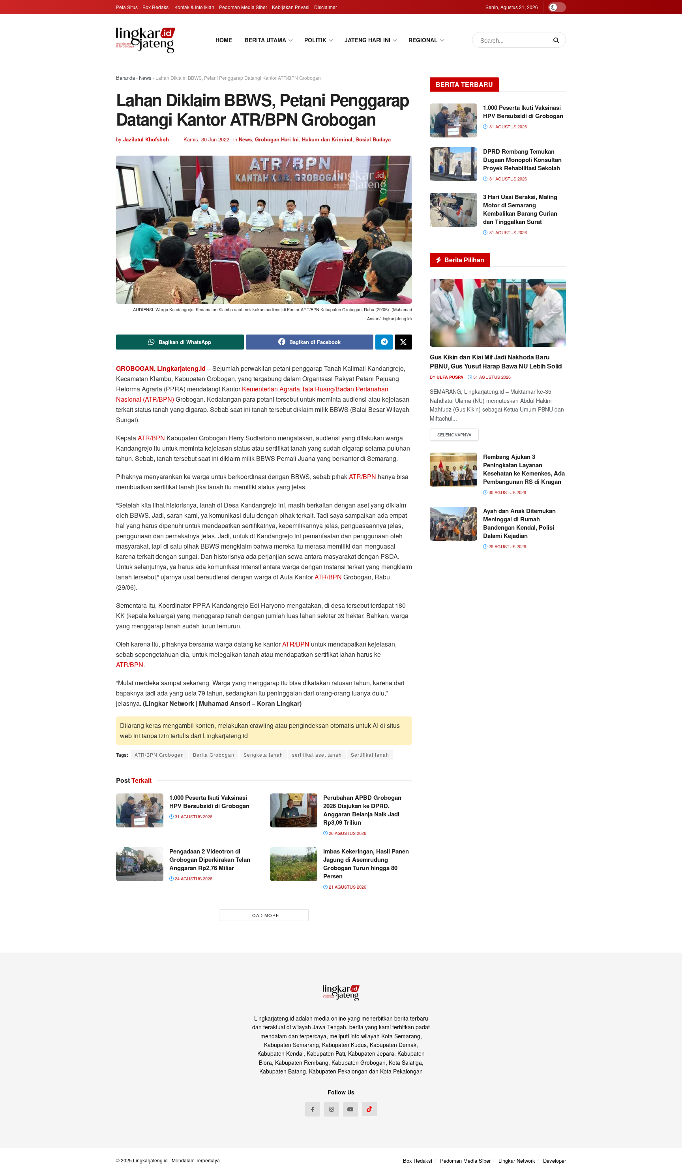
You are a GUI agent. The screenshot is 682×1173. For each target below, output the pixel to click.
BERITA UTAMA (265, 40)
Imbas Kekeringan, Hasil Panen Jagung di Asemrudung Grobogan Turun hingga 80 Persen (366, 863)
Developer (554, 1160)
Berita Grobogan (213, 754)
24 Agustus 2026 (193, 878)
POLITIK (315, 40)
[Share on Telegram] (384, 342)
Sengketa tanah (263, 754)
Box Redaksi (156, 7)
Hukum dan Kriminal (327, 139)
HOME (223, 40)
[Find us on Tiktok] (369, 1109)
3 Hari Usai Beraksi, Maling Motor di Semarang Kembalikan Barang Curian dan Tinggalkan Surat (520, 209)
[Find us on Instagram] (331, 1109)
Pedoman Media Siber (243, 7)
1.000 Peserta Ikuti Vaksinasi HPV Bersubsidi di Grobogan (209, 801)
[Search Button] (557, 40)
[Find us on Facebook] (312, 1109)
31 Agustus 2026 (193, 816)
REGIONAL (423, 40)
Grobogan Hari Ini (277, 139)
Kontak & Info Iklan (194, 7)
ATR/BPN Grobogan (159, 754)
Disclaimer (325, 7)
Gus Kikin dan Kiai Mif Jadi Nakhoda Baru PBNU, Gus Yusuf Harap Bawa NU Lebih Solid (496, 361)
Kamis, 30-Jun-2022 (206, 139)
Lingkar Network (516, 1160)
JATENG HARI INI (367, 40)
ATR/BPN (151, 437)
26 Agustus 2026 (347, 833)
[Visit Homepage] (145, 40)
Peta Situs (127, 7)
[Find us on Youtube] (350, 1109)
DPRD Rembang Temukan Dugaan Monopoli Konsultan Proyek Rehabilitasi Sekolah (522, 159)
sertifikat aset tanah (317, 754)
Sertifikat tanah (370, 754)
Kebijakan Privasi (290, 7)
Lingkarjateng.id (150, 1160)
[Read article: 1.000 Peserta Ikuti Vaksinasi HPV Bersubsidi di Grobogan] (139, 810)
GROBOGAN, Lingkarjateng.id (161, 368)
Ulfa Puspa (450, 377)
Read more (454, 435)
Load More (264, 915)
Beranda (125, 77)
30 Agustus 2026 (506, 492)
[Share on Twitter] (403, 342)
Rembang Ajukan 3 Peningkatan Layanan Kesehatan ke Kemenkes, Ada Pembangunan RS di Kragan (524, 469)
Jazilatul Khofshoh (146, 139)
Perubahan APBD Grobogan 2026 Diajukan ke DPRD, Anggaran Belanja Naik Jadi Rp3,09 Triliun (362, 810)
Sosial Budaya (373, 139)
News (145, 77)
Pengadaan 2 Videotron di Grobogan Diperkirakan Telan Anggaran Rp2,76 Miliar (209, 859)
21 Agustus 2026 (347, 887)
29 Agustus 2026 (506, 546)
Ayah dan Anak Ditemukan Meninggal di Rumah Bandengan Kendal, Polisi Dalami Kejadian (519, 523)
